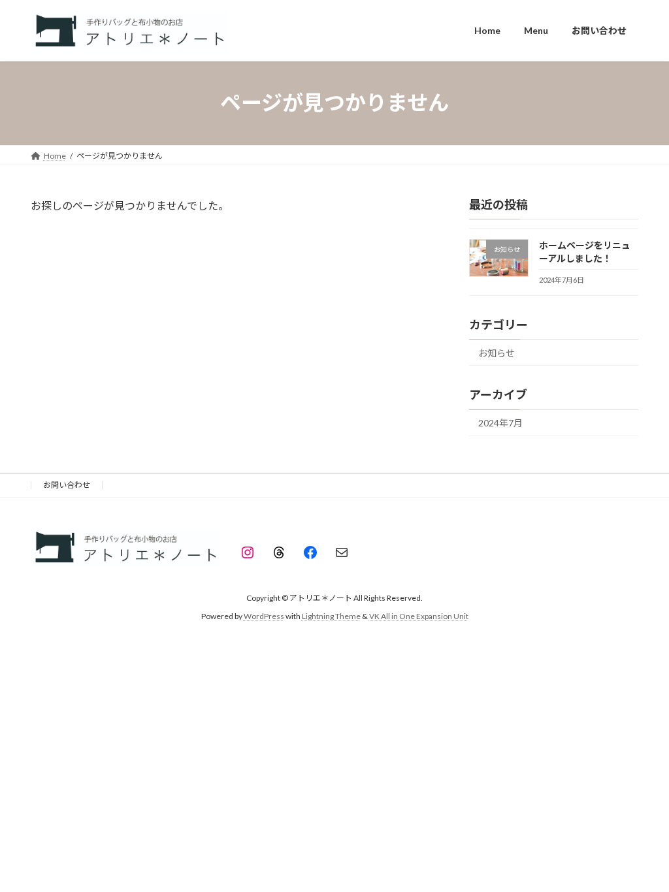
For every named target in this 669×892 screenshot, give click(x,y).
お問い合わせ (66, 485)
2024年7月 (500, 422)
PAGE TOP (640, 852)
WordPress (264, 616)
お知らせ (496, 352)
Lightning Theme (331, 616)
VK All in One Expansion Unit (418, 616)
